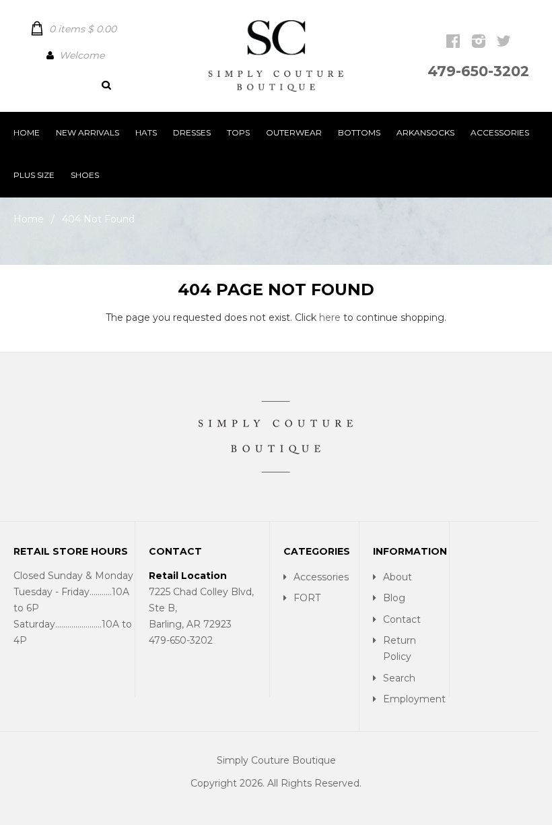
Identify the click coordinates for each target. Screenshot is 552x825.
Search (399, 678)
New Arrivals (87, 132)
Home (26, 132)
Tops (238, 132)
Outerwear (294, 132)
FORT (307, 598)
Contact (402, 619)
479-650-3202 (478, 71)
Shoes (85, 175)
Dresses (192, 132)
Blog (394, 598)
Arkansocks (425, 132)
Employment (412, 699)
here (330, 317)
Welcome (81, 55)
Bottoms (359, 132)
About (397, 577)
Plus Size (34, 175)
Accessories (500, 132)
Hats (146, 132)
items (82, 29)
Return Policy (399, 648)
